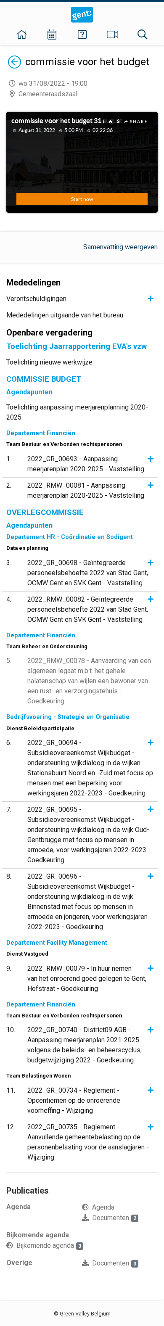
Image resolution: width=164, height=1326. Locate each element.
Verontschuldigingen (36, 299)
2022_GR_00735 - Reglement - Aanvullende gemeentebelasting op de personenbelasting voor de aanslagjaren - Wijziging (88, 1142)
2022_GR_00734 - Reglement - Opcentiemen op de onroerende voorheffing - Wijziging (73, 1100)
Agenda (103, 1207)
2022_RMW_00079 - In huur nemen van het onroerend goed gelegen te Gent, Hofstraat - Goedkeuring (86, 978)
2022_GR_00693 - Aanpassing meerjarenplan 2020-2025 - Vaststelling (85, 464)
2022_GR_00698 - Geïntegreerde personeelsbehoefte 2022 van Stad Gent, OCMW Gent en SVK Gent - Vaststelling (87, 573)
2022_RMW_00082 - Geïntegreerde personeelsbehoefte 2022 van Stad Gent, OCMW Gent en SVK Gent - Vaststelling (87, 609)
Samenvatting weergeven (120, 247)
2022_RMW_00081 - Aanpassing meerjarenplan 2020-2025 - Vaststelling (85, 490)
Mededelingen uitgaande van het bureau (64, 315)
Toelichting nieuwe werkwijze (49, 362)
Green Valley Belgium (85, 1313)
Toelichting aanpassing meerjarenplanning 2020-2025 (77, 412)
